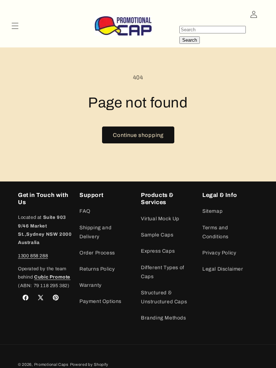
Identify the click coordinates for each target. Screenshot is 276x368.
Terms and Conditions (215, 232)
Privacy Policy (219, 253)
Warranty (90, 285)
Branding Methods (163, 318)
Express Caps (158, 251)
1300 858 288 (33, 255)
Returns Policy (97, 269)
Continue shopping (138, 135)
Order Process (97, 253)
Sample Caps (157, 235)
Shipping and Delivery (95, 232)
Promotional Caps (51, 364)
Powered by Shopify (89, 364)
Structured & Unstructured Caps (164, 297)
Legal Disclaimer (222, 269)
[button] (15, 26)
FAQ (85, 211)
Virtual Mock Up (160, 218)
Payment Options (100, 301)
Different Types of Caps (162, 272)
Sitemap (212, 211)
